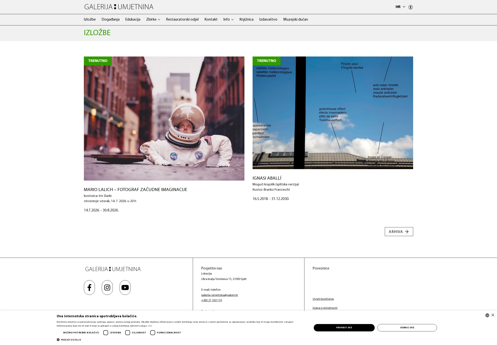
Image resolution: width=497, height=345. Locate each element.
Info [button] (226, 20)
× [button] (492, 315)
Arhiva (396, 232)
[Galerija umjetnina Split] (119, 7)
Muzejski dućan (295, 20)
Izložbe (90, 20)
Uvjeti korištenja (323, 299)
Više (150, 326)
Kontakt (211, 20)
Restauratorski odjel (182, 20)
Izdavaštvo (268, 20)
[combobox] (487, 315)
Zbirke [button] (151, 20)
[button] (181, 339)
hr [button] (398, 7)
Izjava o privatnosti (325, 308)
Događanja (111, 20)
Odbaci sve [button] (407, 328)
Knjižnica (246, 20)
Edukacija (132, 20)
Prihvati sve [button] (344, 328)
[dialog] (248, 327)
